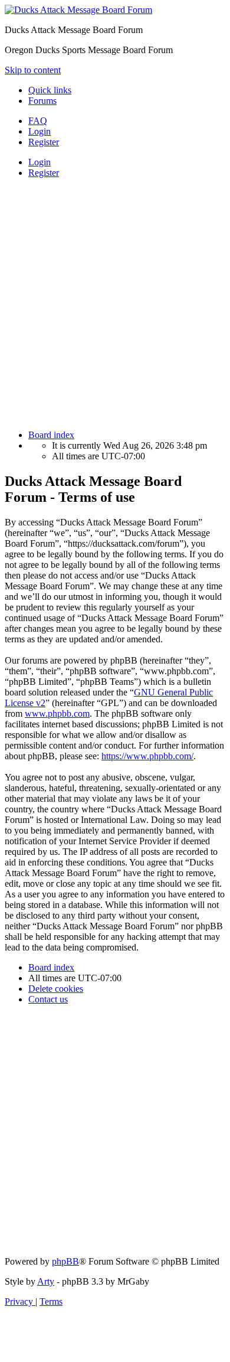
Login (39, 162)
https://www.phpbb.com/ (147, 756)
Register (43, 173)
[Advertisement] (115, 303)
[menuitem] (37, 121)
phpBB (65, 1261)
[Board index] (78, 10)
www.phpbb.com (57, 713)
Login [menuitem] (39, 131)
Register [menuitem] (43, 142)
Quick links (49, 90)
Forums (42, 101)
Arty (45, 1281)
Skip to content (33, 70)
